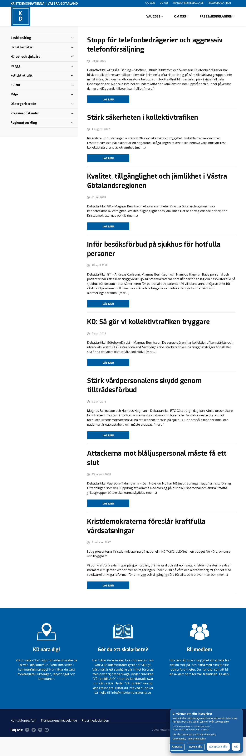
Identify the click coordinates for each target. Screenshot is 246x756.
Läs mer (108, 99)
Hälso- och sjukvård (25, 57)
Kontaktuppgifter (23, 720)
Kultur (15, 85)
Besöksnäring (21, 38)
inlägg (15, 66)
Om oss (164, 2)
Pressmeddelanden (219, 2)
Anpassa (177, 746)
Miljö (14, 94)
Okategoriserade (23, 104)
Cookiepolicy (179, 738)
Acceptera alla (218, 746)
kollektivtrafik (21, 76)
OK (236, 746)
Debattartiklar (21, 47)
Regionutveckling (24, 123)
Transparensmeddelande (188, 2)
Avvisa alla (195, 746)
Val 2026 (150, 2)
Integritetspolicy (197, 738)
